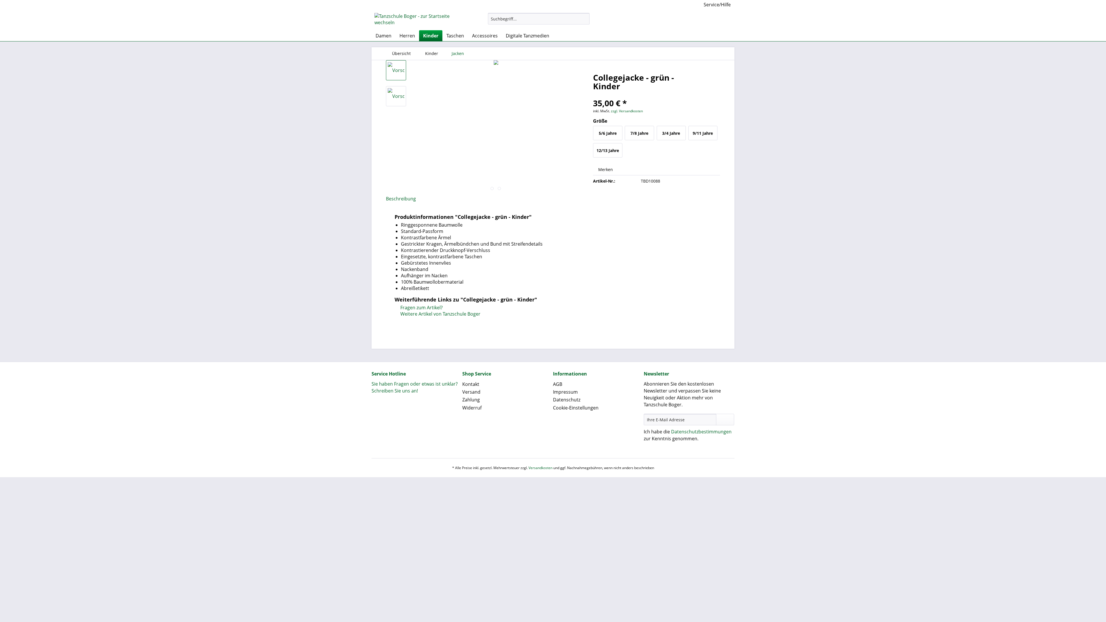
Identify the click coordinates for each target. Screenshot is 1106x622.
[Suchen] (584, 18)
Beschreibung (401, 199)
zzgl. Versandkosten (627, 111)
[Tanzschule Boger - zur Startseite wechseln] (417, 20)
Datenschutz (566, 400)
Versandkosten (540, 467)
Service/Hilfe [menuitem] (717, 4)
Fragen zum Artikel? (421, 307)
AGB (557, 384)
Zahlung (471, 400)
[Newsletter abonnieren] (725, 419)
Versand (471, 392)
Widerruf (472, 408)
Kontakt (470, 384)
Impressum (565, 392)
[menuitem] (539, 21)
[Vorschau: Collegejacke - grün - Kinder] (396, 70)
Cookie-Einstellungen (576, 408)
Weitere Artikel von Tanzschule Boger (439, 314)
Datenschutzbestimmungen (701, 431)
